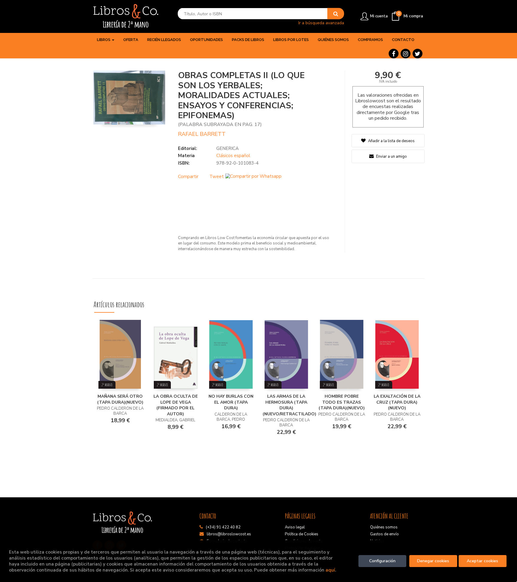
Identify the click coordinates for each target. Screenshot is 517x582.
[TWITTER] (417, 53)
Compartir (188, 177)
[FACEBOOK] (394, 53)
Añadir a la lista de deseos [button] (391, 141)
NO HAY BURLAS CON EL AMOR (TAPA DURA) (231, 402)
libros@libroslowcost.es (229, 534)
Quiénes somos (384, 527)
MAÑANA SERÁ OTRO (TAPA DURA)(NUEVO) (120, 399)
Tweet (216, 177)
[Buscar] (335, 13)
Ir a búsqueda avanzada (321, 22)
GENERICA (227, 148)
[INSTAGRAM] (405, 53)
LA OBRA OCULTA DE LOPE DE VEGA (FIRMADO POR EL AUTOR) (175, 405)
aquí (330, 570)
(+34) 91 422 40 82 (223, 527)
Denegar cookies (433, 561)
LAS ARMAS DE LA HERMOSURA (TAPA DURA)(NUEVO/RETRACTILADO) (289, 405)
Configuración (382, 561)
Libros (104, 39)
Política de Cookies (301, 534)
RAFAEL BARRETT (202, 134)
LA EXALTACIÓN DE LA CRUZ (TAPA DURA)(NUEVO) (397, 402)
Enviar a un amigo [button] (391, 156)
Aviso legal (295, 527)
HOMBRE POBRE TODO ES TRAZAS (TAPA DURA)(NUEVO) (342, 402)
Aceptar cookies (482, 561)
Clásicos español (233, 156)
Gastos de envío (384, 534)
